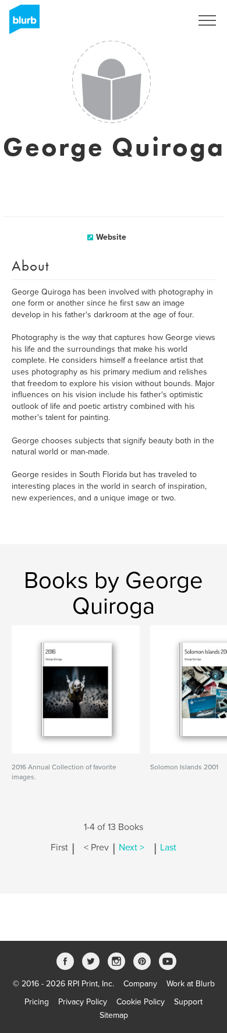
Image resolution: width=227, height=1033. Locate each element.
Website (111, 237)
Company (140, 984)
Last (168, 847)
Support (188, 1002)
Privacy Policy (82, 1002)
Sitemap (114, 1015)
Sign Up (162, 20)
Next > (131, 847)
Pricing (36, 1002)
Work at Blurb (190, 984)
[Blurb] (21, 23)
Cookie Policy (140, 1002)
